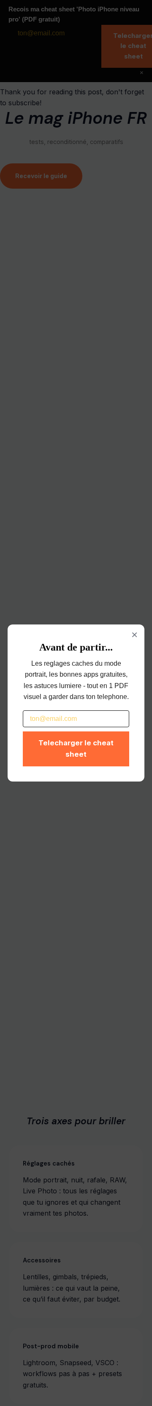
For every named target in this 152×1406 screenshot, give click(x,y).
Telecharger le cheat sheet (76, 749)
